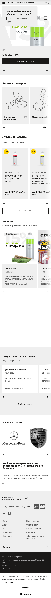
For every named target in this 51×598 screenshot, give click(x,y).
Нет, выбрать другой (16, 20)
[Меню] (3, 2)
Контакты (30, 532)
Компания (7, 532)
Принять (25, 587)
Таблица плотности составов (35, 537)
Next (44, 127)
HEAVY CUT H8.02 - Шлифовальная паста (14, 179)
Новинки (14, 142)
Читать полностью (13, 388)
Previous (4, 127)
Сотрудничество (33, 528)
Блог (4, 528)
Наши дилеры (32, 521)
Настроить (25, 594)
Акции (23, 142)
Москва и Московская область (21, 2)
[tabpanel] (25, 44)
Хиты (4, 142)
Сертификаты (32, 524)
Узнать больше (7, 581)
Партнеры (7, 536)
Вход (46, 2)
